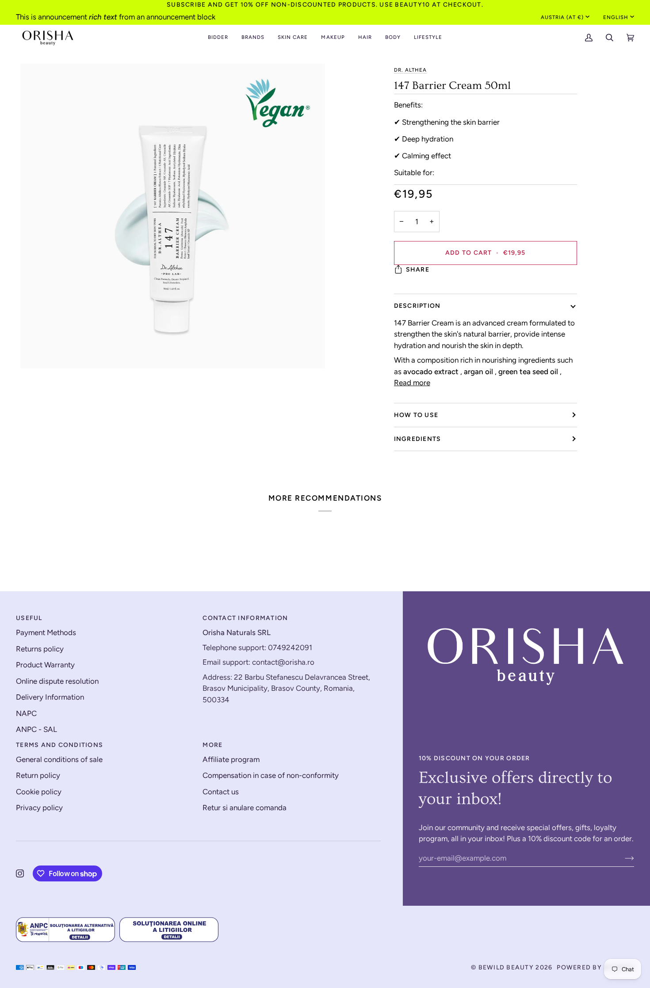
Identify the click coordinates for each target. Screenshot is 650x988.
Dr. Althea (410, 70)
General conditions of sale (59, 759)
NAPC (26, 713)
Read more (412, 382)
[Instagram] (20, 873)
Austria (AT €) (562, 17)
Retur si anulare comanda (245, 807)
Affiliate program (231, 759)
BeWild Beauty (506, 967)
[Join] (622, 858)
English (615, 17)
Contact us (221, 791)
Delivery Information (50, 697)
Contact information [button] (245, 618)
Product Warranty (45, 664)
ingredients (417, 439)
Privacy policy (39, 807)
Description (417, 306)
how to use (416, 415)
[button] (218, 38)
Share (417, 269)
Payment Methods (46, 632)
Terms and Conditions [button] (59, 745)
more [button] (212, 745)
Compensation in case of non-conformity (271, 775)
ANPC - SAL (36, 729)
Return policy (38, 775)
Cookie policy (38, 791)
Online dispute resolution (57, 681)
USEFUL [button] (29, 618)
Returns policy (40, 648)
